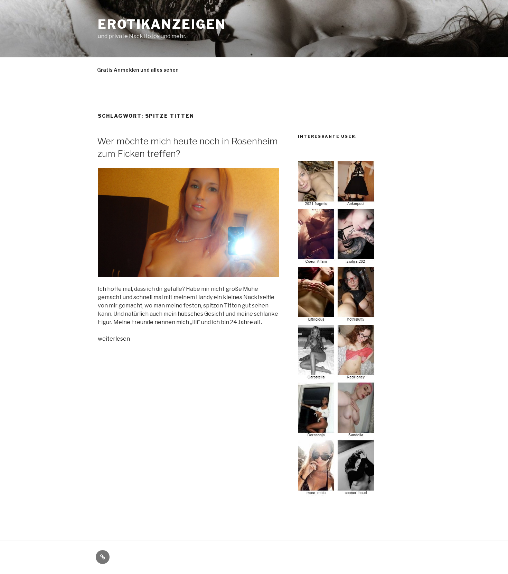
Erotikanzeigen (162, 24)
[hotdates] (337, 492)
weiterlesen (114, 338)
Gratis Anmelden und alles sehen (138, 70)
